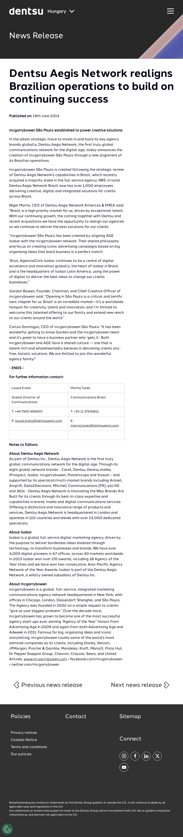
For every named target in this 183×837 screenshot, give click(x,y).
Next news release (137, 685)
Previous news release (51, 685)
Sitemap (130, 716)
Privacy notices (24, 733)
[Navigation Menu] (170, 11)
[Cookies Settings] (7, 829)
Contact (76, 716)
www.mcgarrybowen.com (45, 659)
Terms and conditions (29, 747)
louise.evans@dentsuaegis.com (38, 421)
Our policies (21, 754)
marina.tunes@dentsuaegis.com (95, 425)
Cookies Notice (24, 740)
